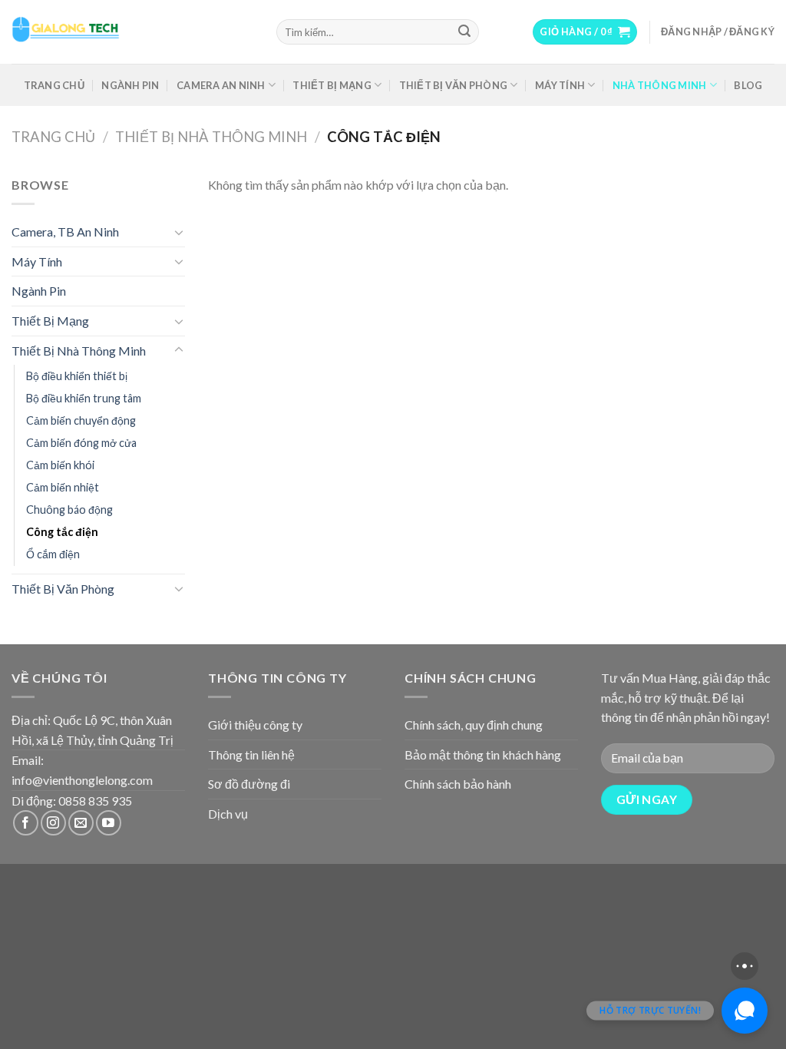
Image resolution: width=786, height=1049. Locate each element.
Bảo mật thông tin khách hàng (483, 754)
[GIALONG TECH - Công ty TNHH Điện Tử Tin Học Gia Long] (132, 32)
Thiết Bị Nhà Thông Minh (211, 136)
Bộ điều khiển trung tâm (83, 398)
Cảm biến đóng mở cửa (81, 442)
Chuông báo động (69, 509)
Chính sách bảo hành (458, 783)
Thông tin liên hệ (251, 754)
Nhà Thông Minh (660, 85)
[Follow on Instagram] (53, 823)
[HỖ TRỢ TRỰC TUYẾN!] (745, 1011)
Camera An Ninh (221, 85)
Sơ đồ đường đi (249, 783)
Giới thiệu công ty (255, 724)
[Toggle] (179, 232)
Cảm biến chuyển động (81, 420)
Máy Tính (560, 85)
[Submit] (464, 32)
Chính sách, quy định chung (474, 724)
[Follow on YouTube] (108, 823)
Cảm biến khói (60, 465)
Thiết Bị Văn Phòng (453, 85)
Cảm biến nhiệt (62, 487)
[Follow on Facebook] (25, 823)
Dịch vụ (228, 813)
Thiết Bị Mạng (331, 85)
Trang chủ (54, 85)
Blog (748, 85)
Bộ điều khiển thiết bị (76, 375)
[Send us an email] (81, 823)
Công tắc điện (62, 531)
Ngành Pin (130, 85)
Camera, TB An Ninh (65, 231)
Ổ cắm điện (53, 554)
